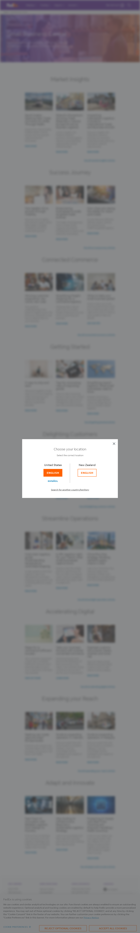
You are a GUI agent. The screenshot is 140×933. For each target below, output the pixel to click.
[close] (114, 443)
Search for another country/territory (70, 489)
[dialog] (70, 466)
